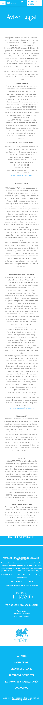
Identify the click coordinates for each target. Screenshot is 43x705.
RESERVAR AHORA (32, 2)
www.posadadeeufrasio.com (21, 175)
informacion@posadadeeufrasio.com (21, 408)
